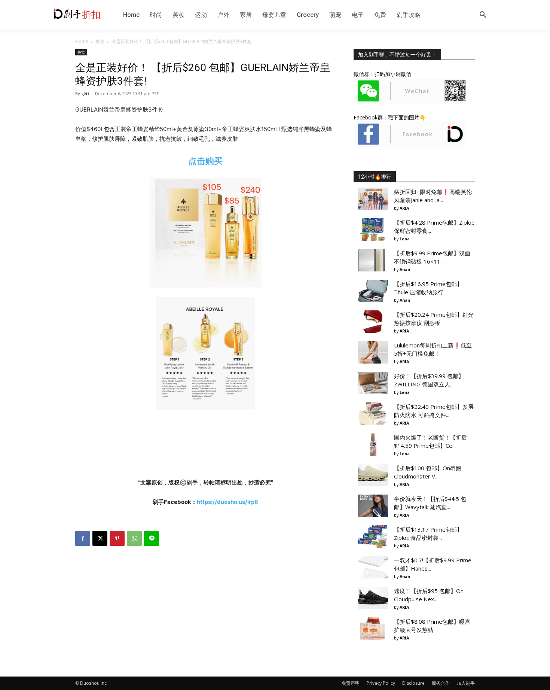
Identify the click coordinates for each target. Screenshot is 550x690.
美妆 (99, 41)
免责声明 (351, 683)
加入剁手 (466, 683)
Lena (405, 238)
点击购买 (205, 161)
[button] (483, 15)
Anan (405, 269)
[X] (99, 538)
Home (81, 41)
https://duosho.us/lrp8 (227, 501)
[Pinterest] (117, 538)
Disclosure (413, 683)
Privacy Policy (381, 683)
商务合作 (441, 683)
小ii (85, 93)
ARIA (404, 208)
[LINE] (151, 538)
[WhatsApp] (134, 538)
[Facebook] (82, 538)
